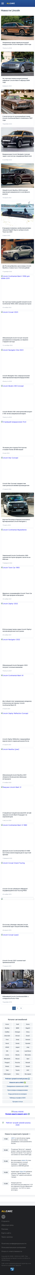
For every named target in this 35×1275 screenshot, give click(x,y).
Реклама (4, 1229)
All (11, 3)
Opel (28, 1058)
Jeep (27, 1047)
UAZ (28, 1070)
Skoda (7, 1066)
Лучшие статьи (17, 1101)
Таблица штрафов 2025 (17, 1098)
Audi (17, 1024)
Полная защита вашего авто (16, 1114)
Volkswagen (7, 1074)
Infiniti (7, 1047)
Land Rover (28, 1051)
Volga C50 (23, 1171)
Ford (7, 1039)
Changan (17, 1032)
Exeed (28, 1035)
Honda (17, 1043)
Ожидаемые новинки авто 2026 (17, 1086)
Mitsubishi (7, 1058)
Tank (7, 1070)
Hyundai (27, 1043)
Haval (7, 1043)
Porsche (17, 1062)
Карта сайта (6, 1233)
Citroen (17, 1035)
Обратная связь (7, 1225)
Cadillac (7, 1032)
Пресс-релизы (7, 1237)
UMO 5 (13, 1138)
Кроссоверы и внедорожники (17, 1090)
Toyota (17, 1070)
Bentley (7, 1028)
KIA (7, 1051)
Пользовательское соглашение (13, 1247)
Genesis (28, 1039)
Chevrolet (7, 1035)
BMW (17, 1028)
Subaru (17, 1066)
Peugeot (7, 1062)
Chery (28, 1032)
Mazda (17, 1055)
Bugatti (28, 1028)
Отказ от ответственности (11, 1251)
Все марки (28, 1074)
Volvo (17, 1074)
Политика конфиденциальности (13, 1243)
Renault (28, 1062)
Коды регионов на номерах (17, 1094)
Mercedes (28, 1055)
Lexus (7, 1055)
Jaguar (18, 1047)
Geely (17, 1039)
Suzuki (28, 1066)
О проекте (5, 1221)
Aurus (28, 1024)
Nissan (17, 1058)
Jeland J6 (24, 1160)
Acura (7, 1024)
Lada (17, 1051)
